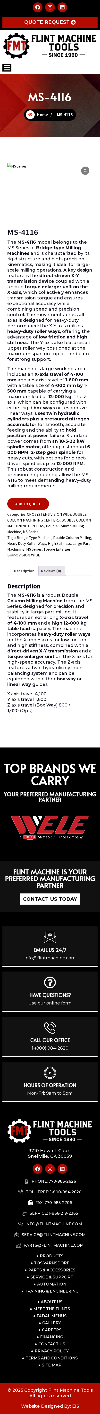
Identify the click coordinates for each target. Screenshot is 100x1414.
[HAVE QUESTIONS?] (50, 982)
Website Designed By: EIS (50, 1406)
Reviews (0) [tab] (51, 570)
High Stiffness (59, 543)
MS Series (30, 531)
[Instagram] (50, 7)
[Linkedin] (62, 7)
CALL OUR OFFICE (50, 1040)
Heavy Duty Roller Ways (26, 543)
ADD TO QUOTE (28, 503)
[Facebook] (37, 7)
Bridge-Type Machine (34, 537)
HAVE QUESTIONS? (50, 995)
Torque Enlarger (56, 549)
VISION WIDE (29, 555)
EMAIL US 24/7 (50, 950)
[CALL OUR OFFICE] (50, 1027)
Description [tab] (24, 570)
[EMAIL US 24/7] (50, 937)
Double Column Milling (72, 537)
